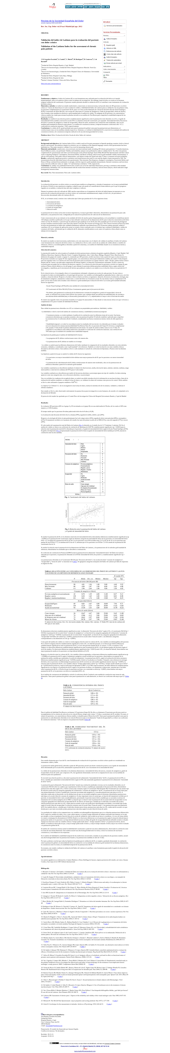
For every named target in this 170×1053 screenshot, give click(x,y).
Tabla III (87, 720)
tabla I (75, 561)
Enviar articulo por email (114, 63)
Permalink (109, 81)
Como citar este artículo (114, 54)
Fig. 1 (81, 425)
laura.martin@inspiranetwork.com (85, 1051)
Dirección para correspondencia (51, 83)
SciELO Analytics (111, 39)
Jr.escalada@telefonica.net (54, 1026)
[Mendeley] (104, 75)
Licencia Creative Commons (113, 1043)
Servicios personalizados (114, 26)
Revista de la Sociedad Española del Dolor (62, 21)
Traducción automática (113, 60)
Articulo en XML (111, 48)
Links (80, 873)
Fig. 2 (58, 431)
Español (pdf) (110, 45)
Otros (107, 75)
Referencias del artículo (113, 51)
